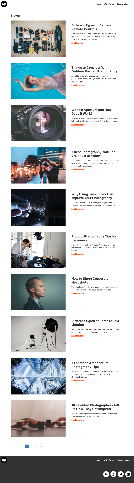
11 (34, 446)
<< (13, 446)
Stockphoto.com (124, 4)
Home (98, 4)
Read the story (77, 43)
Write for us (109, 4)
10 (30, 446)
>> (42, 446)
